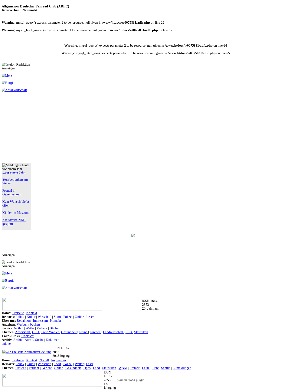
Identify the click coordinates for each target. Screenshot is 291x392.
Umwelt (20, 368)
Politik (20, 317)
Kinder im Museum (15, 212)
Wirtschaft (44, 317)
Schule (165, 368)
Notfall (18, 328)
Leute (146, 368)
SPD (129, 332)
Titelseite (18, 313)
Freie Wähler (50, 332)
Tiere (155, 368)
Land (96, 368)
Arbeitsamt (23, 332)
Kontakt (31, 313)
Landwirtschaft (113, 332)
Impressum (40, 320)
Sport (57, 317)
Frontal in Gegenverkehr (12, 192)
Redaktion (24, 320)
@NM (122, 368)
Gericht (47, 368)
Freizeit (135, 368)
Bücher (54, 328)
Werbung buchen (28, 324)
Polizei (67, 317)
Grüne (83, 332)
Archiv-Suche (34, 340)
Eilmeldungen (182, 368)
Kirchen (95, 332)
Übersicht (27, 336)
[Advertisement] (37, 129)
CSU (36, 332)
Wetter (30, 328)
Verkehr (42, 328)
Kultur (31, 317)
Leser (90, 317)
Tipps (87, 368)
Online (79, 317)
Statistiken (141, 332)
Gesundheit (69, 332)
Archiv (18, 340)
